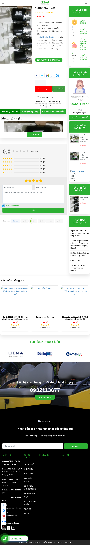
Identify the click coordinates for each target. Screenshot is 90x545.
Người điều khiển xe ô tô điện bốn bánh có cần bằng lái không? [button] (79, 233)
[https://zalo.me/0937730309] (13, 528)
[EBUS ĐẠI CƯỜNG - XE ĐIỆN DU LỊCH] (45, 3)
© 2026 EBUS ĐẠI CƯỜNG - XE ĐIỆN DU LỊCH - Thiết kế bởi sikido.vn (45, 542)
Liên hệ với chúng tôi (46, 37)
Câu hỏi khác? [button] (75, 260)
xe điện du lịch (41, 101)
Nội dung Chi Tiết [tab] (10, 111)
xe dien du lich (53, 106)
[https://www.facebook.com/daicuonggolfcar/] (9, 528)
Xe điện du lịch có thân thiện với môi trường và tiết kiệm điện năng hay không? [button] (79, 244)
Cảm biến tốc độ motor (15, 317)
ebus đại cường (54, 101)
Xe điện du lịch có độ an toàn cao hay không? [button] (79, 254)
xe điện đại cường (46, 97)
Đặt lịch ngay (45, 397)
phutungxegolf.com (11, 523)
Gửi (33, 210)
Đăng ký (76, 446)
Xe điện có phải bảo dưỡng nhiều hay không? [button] (77, 267)
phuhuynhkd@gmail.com (11, 508)
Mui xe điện (75, 317)
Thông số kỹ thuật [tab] (30, 111)
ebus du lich (40, 106)
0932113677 (79, 104)
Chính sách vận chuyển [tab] (53, 111)
